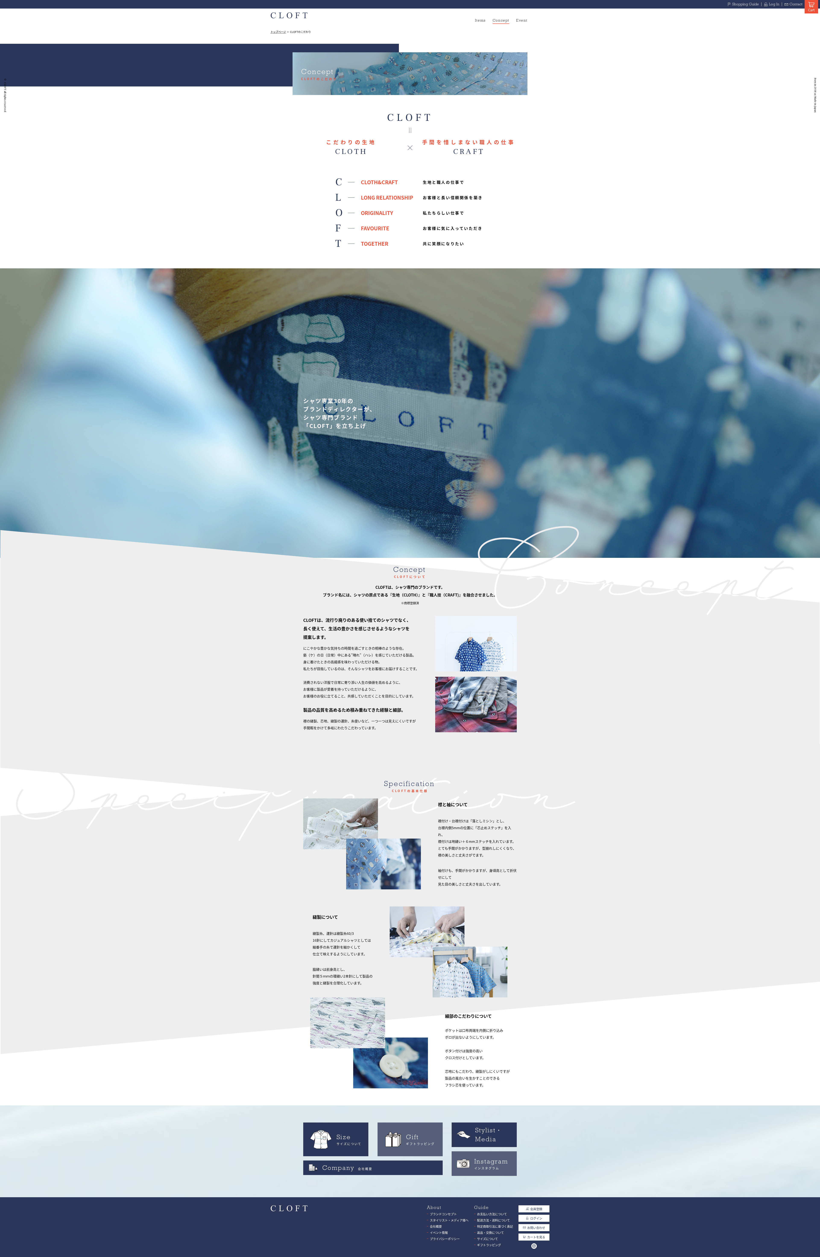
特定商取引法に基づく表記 (495, 1226)
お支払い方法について (492, 1214)
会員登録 (536, 1209)
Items (480, 20)
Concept (501, 20)
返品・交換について (490, 1232)
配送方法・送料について (493, 1220)
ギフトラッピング (489, 1245)
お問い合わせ (536, 1227)
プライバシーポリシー (445, 1239)
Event (521, 20)
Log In (774, 4)
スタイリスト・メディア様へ (449, 1220)
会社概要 (436, 1226)
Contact (795, 4)
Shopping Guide (745, 4)
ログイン (536, 1218)
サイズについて (487, 1239)
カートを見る (536, 1237)
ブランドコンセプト (443, 1214)
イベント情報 (439, 1232)
